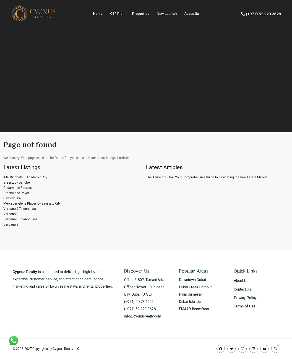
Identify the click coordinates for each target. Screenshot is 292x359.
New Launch (167, 14)
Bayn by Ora (12, 198)
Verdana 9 (10, 214)
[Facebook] (220, 349)
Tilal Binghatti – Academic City (25, 177)
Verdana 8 (10, 224)
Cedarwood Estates (17, 188)
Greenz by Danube (16, 182)
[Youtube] (264, 349)
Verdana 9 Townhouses (20, 209)
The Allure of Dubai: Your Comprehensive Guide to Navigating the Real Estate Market (206, 177)
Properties (140, 14)
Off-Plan (117, 14)
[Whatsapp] (275, 349)
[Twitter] (231, 349)
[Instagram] (242, 349)
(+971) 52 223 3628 (263, 14)
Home (98, 14)
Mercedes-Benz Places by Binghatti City (32, 203)
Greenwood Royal (16, 193)
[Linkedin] (253, 349)
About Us (191, 14)
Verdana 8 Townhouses (20, 219)
